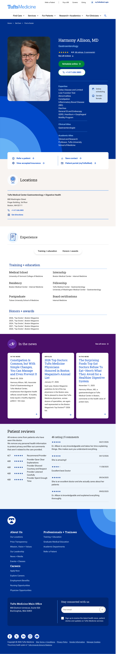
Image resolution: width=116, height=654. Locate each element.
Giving (83, 2)
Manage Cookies (93, 642)
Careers (75, 2)
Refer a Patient (50, 2)
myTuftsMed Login (101, 2)
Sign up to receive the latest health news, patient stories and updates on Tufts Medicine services (85, 619)
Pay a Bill (66, 2)
